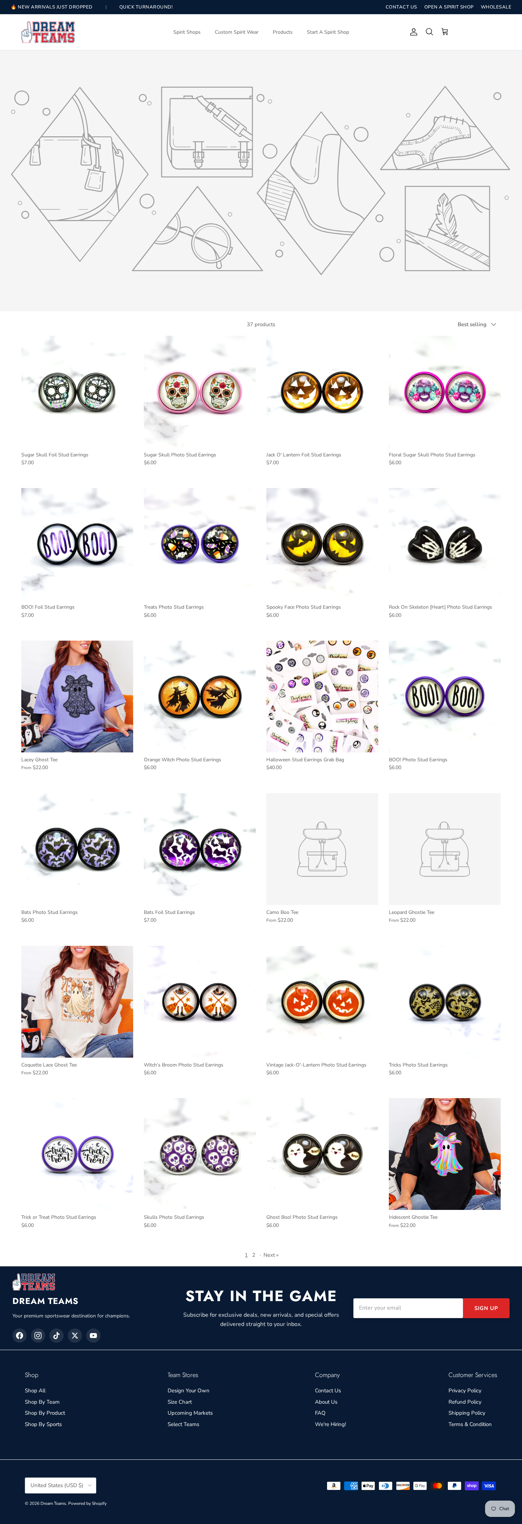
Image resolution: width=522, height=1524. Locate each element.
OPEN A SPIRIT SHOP (449, 7)
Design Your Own (189, 1390)
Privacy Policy (465, 1390)
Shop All (35, 1390)
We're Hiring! (330, 1424)
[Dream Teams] (48, 32)
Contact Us (328, 1390)
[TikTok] (56, 1335)
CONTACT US (401, 7)
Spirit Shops (187, 32)
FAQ (320, 1412)
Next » (271, 1255)
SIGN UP (486, 1308)
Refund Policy (465, 1401)
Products (283, 32)
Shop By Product (45, 1412)
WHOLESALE (496, 7)
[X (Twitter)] (75, 1335)
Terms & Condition (470, 1424)
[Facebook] (19, 1335)
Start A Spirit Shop (328, 32)
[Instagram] (38, 1335)
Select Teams (183, 1424)
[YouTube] (93, 1335)
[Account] (412, 32)
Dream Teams (53, 1503)
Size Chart (180, 1401)
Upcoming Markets (190, 1412)
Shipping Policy (466, 1412)
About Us (326, 1401)
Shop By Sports (43, 1424)
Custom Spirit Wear (237, 32)
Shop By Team (42, 1401)
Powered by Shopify (87, 1503)
